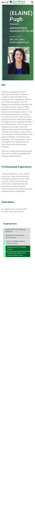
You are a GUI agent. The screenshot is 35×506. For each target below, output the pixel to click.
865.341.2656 (17, 39)
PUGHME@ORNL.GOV (19, 42)
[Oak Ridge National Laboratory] (17, 2)
